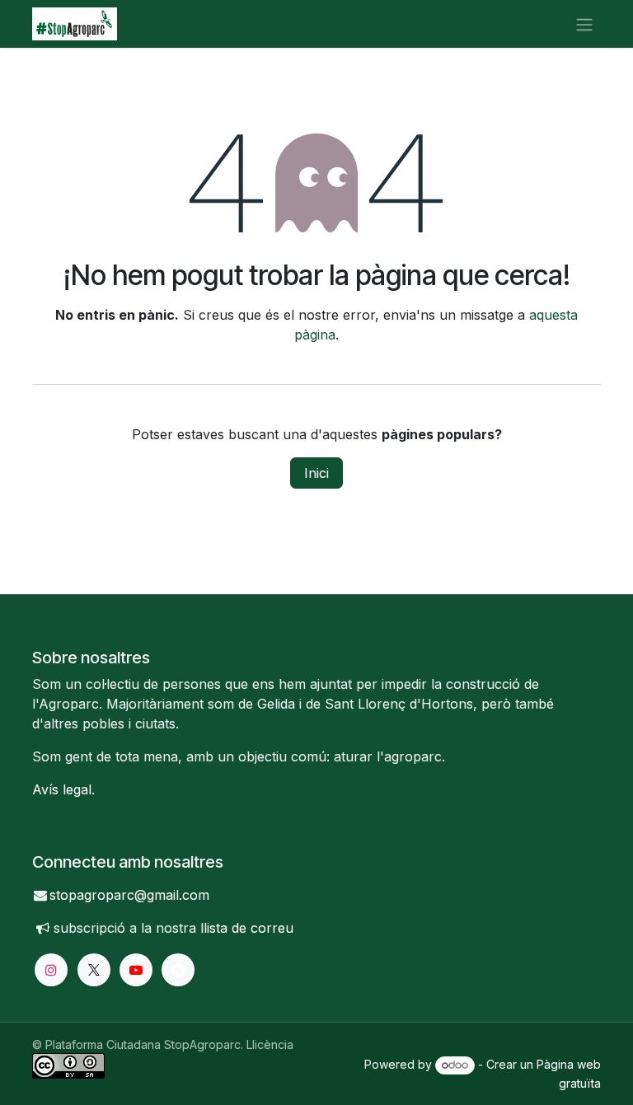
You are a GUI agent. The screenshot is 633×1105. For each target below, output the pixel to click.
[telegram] (178, 969)
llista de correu (246, 928)
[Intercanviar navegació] (584, 24)
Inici (316, 473)
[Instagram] (51, 969)
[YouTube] (136, 969)
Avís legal (61, 789)
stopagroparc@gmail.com (129, 895)
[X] (93, 969)
